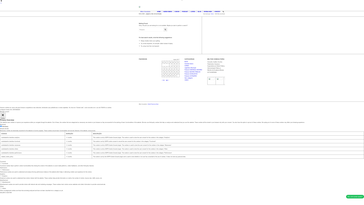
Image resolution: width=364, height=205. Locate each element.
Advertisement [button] (4, 180)
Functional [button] (3, 161)
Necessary (5, 126)
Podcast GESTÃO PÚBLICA (192, 72)
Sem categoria (189, 78)
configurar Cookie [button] (5, 109)
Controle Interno (189, 64)
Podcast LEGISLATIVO (191, 74)
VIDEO (186, 80)
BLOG (186, 61)
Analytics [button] (2, 174)
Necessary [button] (3, 124)
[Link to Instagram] (223, 104)
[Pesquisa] (223, 11)
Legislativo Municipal (190, 68)
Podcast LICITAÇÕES (191, 76)
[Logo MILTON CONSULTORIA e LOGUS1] (144, 11)
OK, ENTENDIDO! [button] (15, 109)
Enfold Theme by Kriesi (153, 104)
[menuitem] (159, 11)
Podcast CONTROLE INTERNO (193, 70)
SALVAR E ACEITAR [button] (6, 192)
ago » (167, 80)
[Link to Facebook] (220, 104)
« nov (163, 80)
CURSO (187, 66)
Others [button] (2, 186)
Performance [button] (3, 168)
